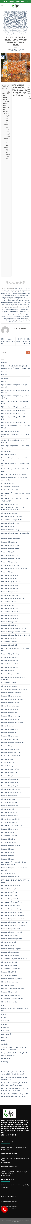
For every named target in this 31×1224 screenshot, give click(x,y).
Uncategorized (6, 1058)
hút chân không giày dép (9, 642)
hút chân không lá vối (8, 762)
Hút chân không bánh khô (9, 504)
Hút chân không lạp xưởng (10, 769)
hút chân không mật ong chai (10, 789)
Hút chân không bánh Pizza (17, 15)
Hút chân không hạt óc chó (10, 709)
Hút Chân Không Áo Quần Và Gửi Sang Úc (15, 474)
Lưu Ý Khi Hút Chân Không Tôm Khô (8, 153)
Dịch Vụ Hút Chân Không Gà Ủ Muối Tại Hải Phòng (23, 341)
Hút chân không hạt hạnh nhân (17, 21)
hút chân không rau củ (8, 873)
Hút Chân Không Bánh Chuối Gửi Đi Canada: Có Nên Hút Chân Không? (12, 1073)
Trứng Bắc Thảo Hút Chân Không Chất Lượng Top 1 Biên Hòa (13, 1048)
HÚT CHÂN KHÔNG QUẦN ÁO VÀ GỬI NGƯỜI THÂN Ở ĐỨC (13, 863)
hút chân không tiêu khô (9, 962)
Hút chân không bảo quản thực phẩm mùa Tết (15, 534)
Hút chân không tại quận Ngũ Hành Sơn (14, 922)
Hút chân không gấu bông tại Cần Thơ (13, 628)
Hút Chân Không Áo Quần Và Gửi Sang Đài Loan (15, 470)
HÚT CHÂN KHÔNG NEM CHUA (11, 826)
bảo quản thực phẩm (11, 320)
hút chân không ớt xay (8, 842)
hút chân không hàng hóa (9, 657)
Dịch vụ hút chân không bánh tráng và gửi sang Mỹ (15, 391)
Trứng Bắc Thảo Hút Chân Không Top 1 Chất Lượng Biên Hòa (14, 1054)
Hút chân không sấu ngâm (9, 892)
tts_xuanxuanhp (15, 50)
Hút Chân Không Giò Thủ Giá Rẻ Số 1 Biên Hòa (15, 650)
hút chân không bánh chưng (10, 486)
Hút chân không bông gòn (9, 542)
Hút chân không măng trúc (10, 786)
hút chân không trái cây (9, 975)
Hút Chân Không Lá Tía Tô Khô (11, 756)
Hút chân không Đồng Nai (9, 615)
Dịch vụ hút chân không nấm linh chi (13, 410)
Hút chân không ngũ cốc (16, 28)
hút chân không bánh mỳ (9, 513)
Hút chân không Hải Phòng (10, 654)
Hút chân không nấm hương (10, 816)
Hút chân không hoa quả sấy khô (15, 23)
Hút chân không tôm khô (17, 316)
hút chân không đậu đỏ (8, 605)
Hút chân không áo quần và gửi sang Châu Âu (15, 464)
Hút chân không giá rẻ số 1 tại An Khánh (14, 632)
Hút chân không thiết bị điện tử (11, 939)
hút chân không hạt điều (9, 686)
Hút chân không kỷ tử (23, 304)
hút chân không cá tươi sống (10, 565)
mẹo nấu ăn (5, 1021)
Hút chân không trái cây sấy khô (11, 979)
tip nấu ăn (4, 1044)
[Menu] (2, 5)
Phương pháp (5, 1027)
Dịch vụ (3, 381)
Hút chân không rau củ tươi (10, 877)
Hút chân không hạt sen (9, 712)
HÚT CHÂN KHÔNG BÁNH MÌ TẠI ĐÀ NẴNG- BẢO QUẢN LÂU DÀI (13, 509)
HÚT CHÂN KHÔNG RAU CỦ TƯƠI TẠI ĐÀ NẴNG (15, 881)
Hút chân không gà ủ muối (10, 618)
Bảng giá (4, 362)
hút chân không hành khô (9, 664)
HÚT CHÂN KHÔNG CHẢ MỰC (11, 582)
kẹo (2, 1005)
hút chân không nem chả (9, 822)
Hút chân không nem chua (9, 829)
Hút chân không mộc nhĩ (9, 796)
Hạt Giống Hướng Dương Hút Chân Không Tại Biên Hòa (15, 447)
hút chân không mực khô (17, 27)
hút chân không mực (8, 799)
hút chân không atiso (8, 483)
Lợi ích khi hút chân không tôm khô (7, 118)
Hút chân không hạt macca (12, 22)
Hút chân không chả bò (9, 572)
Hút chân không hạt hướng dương (12, 699)
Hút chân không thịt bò (8, 945)
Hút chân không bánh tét (9, 526)
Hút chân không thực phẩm (12, 33)
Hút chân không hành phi (9, 667)
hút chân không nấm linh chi (10, 819)
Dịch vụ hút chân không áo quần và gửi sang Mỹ (14, 386)
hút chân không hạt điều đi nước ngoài (14, 689)
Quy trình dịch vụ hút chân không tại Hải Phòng (8, 130)
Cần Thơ (4, 371)
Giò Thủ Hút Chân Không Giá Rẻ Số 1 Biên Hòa (15, 436)
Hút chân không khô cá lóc (10, 729)
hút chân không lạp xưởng (9, 766)
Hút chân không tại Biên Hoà (10, 899)
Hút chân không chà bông (9, 575)
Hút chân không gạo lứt (9, 622)
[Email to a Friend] (17, 282)
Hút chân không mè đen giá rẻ (11, 792)
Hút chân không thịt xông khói (17, 31)
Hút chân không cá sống (9, 562)
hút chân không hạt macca (10, 706)
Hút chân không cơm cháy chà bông (13, 598)
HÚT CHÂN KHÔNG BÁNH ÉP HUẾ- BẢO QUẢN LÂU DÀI (14, 500)
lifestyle (17, 34)
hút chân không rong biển (9, 889)
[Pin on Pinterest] (20, 282)
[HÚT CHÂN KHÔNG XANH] (15, 6)
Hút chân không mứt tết (9, 812)
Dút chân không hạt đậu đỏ (10, 431)
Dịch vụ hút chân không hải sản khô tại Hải (8, 341)
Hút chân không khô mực (9, 736)
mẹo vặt (4, 1024)
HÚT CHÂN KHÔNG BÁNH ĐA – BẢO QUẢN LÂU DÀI (15, 494)
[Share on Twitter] (13, 282)
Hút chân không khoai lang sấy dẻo (12, 742)
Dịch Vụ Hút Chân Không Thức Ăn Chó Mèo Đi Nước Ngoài (15, 427)
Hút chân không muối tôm (9, 806)
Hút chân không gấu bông (9, 625)
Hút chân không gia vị (8, 638)
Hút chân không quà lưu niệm (10, 846)
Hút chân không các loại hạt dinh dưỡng (14, 568)
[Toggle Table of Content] (8, 91)
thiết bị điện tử (9, 35)
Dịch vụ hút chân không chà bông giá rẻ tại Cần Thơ (15, 397)
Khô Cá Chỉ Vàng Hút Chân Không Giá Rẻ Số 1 (14, 1010)
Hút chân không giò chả (9, 645)
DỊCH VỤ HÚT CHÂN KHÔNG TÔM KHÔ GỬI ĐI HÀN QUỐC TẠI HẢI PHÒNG (6, 102)
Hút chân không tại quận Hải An (11, 912)
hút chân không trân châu (9, 982)
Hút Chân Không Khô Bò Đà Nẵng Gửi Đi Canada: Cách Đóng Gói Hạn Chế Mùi (14, 1095)
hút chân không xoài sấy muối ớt (12, 998)
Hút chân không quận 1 (8, 849)
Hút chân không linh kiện (9, 772)
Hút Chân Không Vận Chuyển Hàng (12, 988)
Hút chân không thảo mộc (9, 935)
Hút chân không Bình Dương (10, 538)
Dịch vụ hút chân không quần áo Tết (13, 413)
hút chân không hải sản (23, 320)
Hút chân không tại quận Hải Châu (12, 915)
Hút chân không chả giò (9, 578)
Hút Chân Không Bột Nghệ (10, 555)
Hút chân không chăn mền (9, 592)
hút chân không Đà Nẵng (9, 602)
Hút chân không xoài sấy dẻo (10, 995)
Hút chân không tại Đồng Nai (10, 905)
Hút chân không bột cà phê (10, 545)
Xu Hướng (23, 35)
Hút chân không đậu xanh (16, 19)
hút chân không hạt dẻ (8, 683)
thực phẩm (4, 1037)
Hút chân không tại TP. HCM (10, 929)
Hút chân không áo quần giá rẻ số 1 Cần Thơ (14, 459)
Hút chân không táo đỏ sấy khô (17, 30)
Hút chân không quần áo (9, 859)
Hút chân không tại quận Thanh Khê (13, 925)
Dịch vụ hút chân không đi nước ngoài (13, 407)
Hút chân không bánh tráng (16, 16)
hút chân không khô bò (8, 726)
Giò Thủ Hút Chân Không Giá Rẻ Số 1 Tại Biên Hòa (14, 441)
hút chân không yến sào (9, 1002)
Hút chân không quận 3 (9, 855)
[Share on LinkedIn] (23, 282)
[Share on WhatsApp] (7, 282)
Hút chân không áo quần (19, 13)
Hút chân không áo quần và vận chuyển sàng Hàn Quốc (14, 479)
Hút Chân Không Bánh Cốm (10, 490)
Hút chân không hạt (7, 670)
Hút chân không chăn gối (9, 588)
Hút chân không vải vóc (9, 985)
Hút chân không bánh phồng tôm (12, 516)
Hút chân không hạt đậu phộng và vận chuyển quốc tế (13, 678)
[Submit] (28, 352)
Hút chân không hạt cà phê (16, 300)
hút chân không (6, 451)
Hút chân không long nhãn (12, 25)
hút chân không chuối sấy (9, 595)
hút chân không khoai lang (10, 739)
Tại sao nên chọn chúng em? (8, 142)
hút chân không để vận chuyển (11, 612)
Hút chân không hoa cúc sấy (10, 716)
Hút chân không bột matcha (10, 548)
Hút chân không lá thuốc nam (17, 24)
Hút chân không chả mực (9, 585)
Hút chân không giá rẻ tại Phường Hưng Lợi (15, 635)
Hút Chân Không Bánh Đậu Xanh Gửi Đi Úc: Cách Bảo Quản (15, 1078)
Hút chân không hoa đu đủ (10, 719)
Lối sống (23, 34)
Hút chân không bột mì (21, 295)
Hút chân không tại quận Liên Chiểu (13, 919)
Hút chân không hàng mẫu (9, 660)
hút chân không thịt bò (10, 30)
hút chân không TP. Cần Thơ (10, 969)
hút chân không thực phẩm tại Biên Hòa (14, 959)
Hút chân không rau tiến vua (10, 885)
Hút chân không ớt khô (8, 839)
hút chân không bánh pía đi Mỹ (11, 520)
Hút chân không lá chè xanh (10, 749)
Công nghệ (7, 11)
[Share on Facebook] (10, 282)
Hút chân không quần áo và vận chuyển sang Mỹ (14, 869)
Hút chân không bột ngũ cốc (10, 558)
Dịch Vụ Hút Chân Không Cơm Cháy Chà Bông (14, 402)
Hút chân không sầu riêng (9, 895)
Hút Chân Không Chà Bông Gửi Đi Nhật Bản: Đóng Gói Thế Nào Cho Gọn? (14, 1084)
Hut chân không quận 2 (12, 311)
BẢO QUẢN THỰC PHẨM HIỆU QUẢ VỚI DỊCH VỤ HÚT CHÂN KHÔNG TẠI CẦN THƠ (15, 367)
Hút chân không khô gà (9, 732)
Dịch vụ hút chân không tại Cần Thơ (13, 422)
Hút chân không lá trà (8, 759)
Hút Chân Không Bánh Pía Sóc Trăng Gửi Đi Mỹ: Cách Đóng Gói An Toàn (15, 1089)
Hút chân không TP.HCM (9, 972)
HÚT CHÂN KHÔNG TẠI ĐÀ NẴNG (12, 902)
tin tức (17, 35)
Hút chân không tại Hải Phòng (11, 909)
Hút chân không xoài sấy (9, 992)
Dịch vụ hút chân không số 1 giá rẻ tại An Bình (14, 418)
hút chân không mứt (7, 809)
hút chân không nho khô (9, 836)
